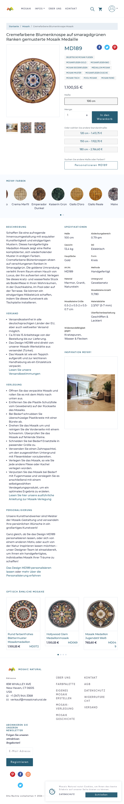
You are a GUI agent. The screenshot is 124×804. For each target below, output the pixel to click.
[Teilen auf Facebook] (99, 47)
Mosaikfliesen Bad (100, 63)
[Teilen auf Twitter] (107, 47)
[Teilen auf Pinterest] (115, 47)
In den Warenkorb (105, 117)
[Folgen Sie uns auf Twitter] (20, 785)
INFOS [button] (39, 9)
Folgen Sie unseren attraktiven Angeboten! (17, 739)
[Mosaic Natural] (10, 11)
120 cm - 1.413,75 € (91, 133)
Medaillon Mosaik (101, 68)
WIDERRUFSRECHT (94, 699)
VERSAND (91, 707)
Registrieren (20, 762)
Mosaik (26, 9)
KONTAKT (71, 9)
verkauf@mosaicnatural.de (28, 699)
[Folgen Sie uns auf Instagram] (28, 774)
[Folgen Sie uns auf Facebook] (20, 774)
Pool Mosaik (90, 78)
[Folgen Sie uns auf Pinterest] (13, 774)
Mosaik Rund (107, 78)
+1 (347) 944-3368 (21, 695)
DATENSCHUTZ (94, 691)
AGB (87, 684)
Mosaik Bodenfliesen (76, 68)
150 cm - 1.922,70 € (91, 141)
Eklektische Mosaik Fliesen (79, 57)
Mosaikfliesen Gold (76, 63)
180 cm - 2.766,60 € (91, 149)
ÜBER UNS (55, 9)
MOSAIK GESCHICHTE (65, 717)
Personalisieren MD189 (91, 165)
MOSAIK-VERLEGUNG (65, 707)
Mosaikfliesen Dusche (97, 73)
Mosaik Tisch (72, 78)
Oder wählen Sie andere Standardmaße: (85, 128)
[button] (92, 8)
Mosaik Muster (73, 73)
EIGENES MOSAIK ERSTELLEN (64, 695)
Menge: (68, 109)
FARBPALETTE (65, 684)
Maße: (67, 95)
